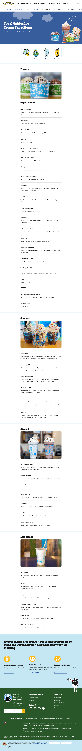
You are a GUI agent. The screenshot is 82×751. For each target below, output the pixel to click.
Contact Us (34, 723)
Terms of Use (58, 723)
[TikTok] (39, 708)
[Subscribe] (23, 711)
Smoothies (57, 59)
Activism (65, 3)
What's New (57, 697)
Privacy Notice (72, 723)
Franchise (42, 723)
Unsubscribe (32, 700)
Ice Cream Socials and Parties (34, 718)
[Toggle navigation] (78, 3)
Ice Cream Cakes (57, 9)
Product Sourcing (9, 673)
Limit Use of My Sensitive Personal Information (58, 728)
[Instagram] (35, 708)
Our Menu (36, 9)
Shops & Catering (39, 3)
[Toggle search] (73, 3)
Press (55, 708)
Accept (66, 743)
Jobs (55, 710)
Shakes (47, 59)
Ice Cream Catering (46, 9)
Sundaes (36, 59)
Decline (54, 743)
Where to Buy (53, 3)
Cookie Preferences (34, 744)
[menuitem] (24, 3)
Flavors (26, 59)
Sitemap (25, 725)
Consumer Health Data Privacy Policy (33, 728)
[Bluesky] (43, 708)
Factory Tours (58, 705)
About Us (57, 700)
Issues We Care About (60, 673)
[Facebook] (31, 708)
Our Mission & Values (35, 672)
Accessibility (26, 723)
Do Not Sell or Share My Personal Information (41, 725)
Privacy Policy (43, 743)
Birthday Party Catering (64, 718)
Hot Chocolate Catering (50, 718)
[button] (5, 723)
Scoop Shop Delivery (69, 9)
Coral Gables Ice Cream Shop (13, 9)
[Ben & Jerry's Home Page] (8, 4)
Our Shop (28, 9)
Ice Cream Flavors (23, 3)
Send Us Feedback (34, 697)
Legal (65, 723)
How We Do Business (60, 703)
